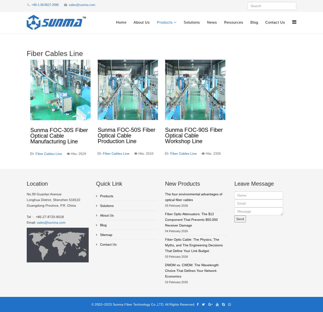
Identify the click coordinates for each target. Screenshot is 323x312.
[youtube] (217, 304)
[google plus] (210, 304)
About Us (142, 22)
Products (165, 22)
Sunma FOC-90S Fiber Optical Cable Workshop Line (194, 135)
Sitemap (105, 235)
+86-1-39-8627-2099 (45, 5)
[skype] (223, 304)
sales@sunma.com (82, 5)
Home (121, 22)
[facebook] (198, 304)
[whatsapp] (229, 304)
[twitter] (203, 304)
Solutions (192, 22)
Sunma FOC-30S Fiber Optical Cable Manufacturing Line (59, 136)
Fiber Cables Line (48, 154)
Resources (233, 22)
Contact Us (275, 22)
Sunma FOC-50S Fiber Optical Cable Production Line (126, 135)
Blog (254, 22)
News (212, 22)
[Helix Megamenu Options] (294, 22)
